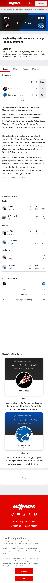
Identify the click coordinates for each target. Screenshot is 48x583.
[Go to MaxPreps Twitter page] (29, 514)
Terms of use (14, 530)
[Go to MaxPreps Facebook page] (35, 514)
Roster (25, 68)
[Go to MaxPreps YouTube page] (18, 514)
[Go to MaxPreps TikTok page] (12, 514)
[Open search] (30, 3)
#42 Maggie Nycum (33, 457)
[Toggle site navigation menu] (3, 3)
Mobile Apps (29, 521)
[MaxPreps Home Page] (2, 10)
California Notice (31, 530)
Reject (24, 578)
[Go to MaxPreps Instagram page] (24, 514)
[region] (24, 556)
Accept (24, 571)
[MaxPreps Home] (14, 3)
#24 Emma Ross (31, 402)
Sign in (41, 3)
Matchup (36, 68)
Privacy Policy (30, 526)
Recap (5, 68)
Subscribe (16, 526)
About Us (17, 521)
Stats (15, 68)
